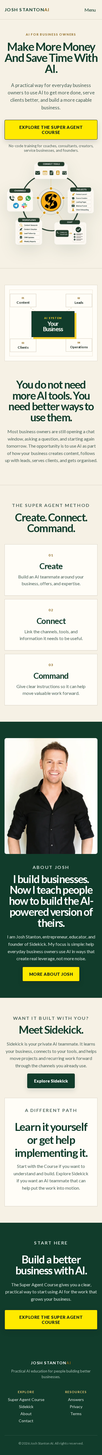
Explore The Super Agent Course (51, 130)
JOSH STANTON (27, 9)
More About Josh (51, 974)
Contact (26, 1420)
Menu (90, 9)
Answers (76, 1399)
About (26, 1413)
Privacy (76, 1406)
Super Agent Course (26, 1399)
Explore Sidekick (51, 1080)
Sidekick (26, 1406)
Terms (76, 1413)
